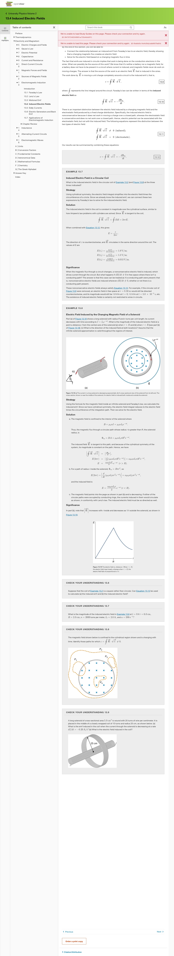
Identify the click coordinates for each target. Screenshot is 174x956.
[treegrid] (34, 105)
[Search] (131, 27)
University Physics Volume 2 (22, 13)
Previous (69, 931)
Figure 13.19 (71, 515)
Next (159, 931)
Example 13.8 (123, 614)
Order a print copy (74, 941)
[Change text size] (165, 27)
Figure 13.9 (138, 182)
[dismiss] (166, 35)
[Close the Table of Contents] (54, 27)
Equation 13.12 (93, 227)
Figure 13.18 (81, 318)
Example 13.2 (122, 182)
